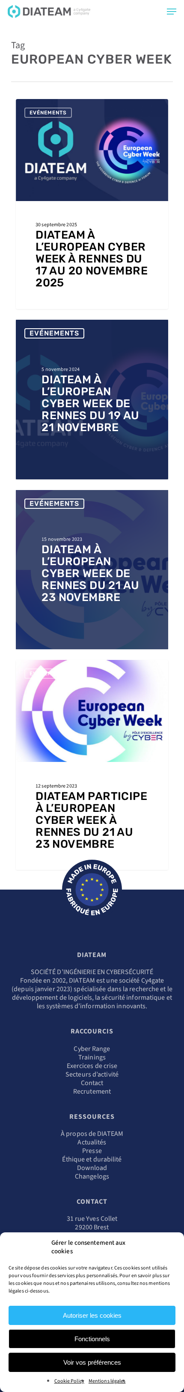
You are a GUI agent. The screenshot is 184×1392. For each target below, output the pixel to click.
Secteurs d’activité (92, 1074)
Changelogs (92, 1176)
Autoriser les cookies (92, 1315)
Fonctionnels (92, 1338)
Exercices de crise (92, 1066)
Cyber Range (92, 1048)
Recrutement (92, 1091)
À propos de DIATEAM (92, 1133)
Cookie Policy (69, 1381)
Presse (92, 1151)
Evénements (48, 113)
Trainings (92, 1057)
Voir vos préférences (92, 1362)
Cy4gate (152, 980)
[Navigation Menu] (171, 11)
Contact (92, 1083)
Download (92, 1168)
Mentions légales (107, 1381)
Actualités (91, 1142)
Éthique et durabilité (92, 1159)
